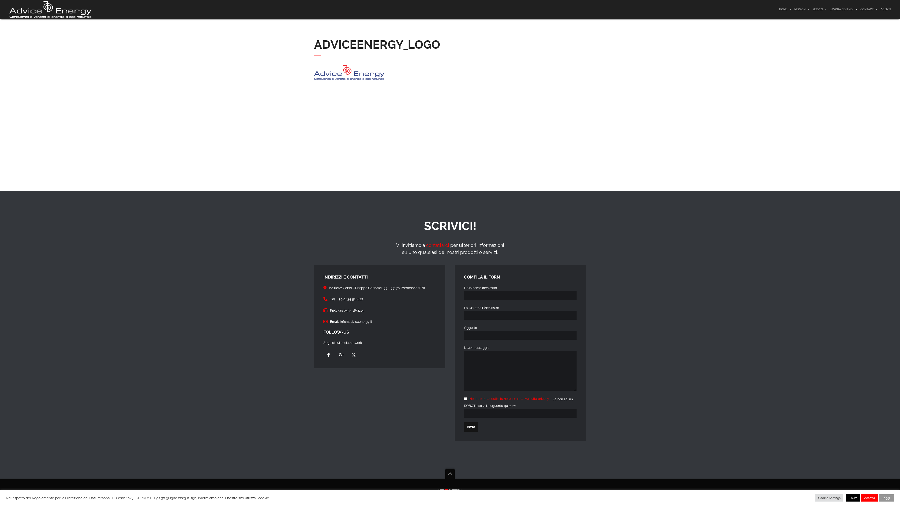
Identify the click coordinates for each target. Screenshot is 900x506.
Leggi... (886, 498)
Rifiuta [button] (852, 498)
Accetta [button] (869, 498)
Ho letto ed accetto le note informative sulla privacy (509, 399)
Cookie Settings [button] (829, 498)
